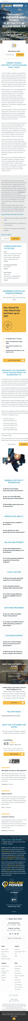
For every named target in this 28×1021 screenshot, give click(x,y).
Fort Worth (17, 866)
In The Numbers (18, 984)
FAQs (16, 956)
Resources (3, 977)
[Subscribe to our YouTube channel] (15, 934)
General (3, 968)
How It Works (18, 982)
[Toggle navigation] (26, 6)
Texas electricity (5, 851)
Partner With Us (5, 951)
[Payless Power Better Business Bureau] (14, 761)
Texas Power (18, 989)
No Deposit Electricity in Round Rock (10, 716)
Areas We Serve (5, 966)
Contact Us (17, 949)
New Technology (18, 987)
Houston (9, 869)
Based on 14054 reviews (15, 744)
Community (17, 971)
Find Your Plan (4, 949)
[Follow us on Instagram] (13, 934)
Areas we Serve (16, 14)
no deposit (10, 859)
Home (10, 14)
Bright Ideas (17, 968)
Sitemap (3, 963)
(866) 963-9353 (15, 919)
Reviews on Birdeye (5, 958)
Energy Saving (18, 973)
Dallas (9, 866)
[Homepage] (6, 5)
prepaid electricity (12, 857)
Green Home (17, 980)
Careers (3, 954)
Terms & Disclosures (14, 1007)
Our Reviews (4, 956)
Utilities (3, 980)
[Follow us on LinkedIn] (18, 934)
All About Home (18, 966)
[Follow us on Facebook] (10, 934)
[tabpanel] (14, 672)
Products (3, 975)
